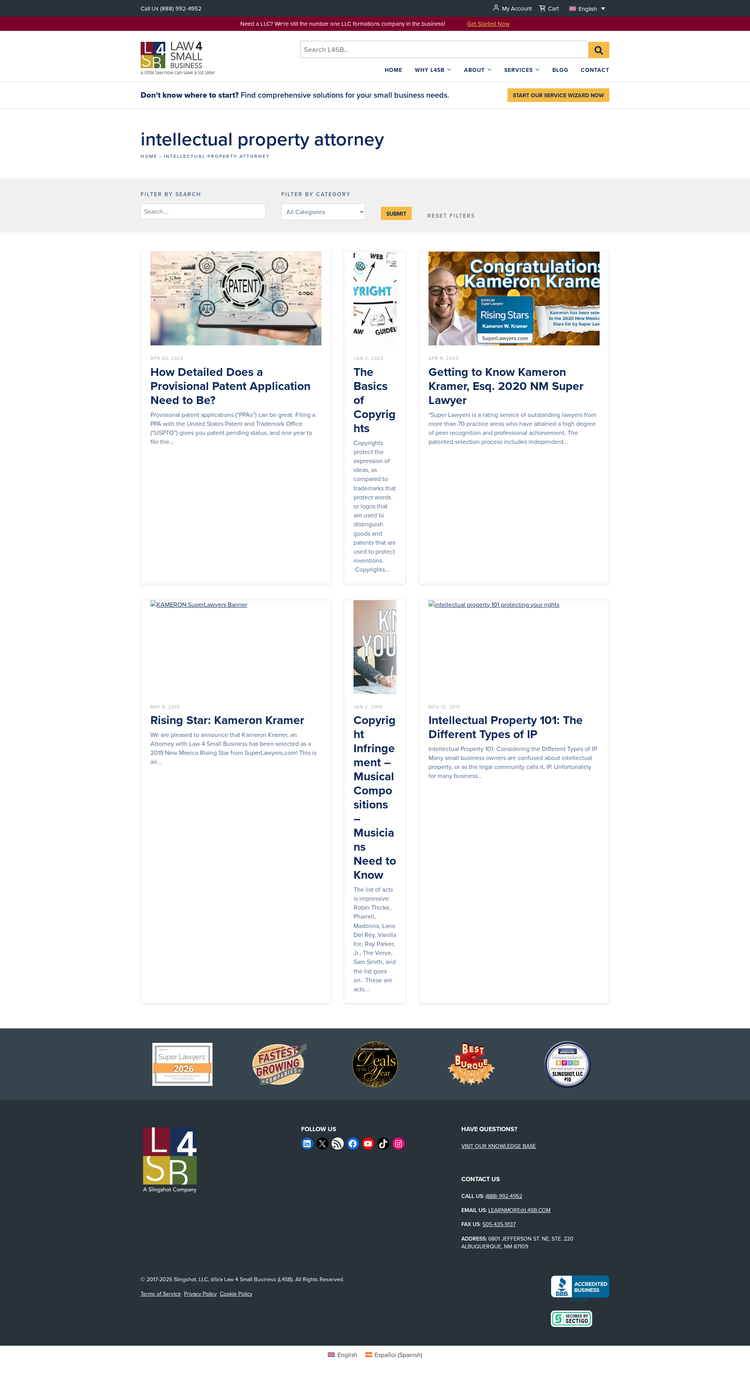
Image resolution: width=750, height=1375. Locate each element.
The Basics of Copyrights (375, 400)
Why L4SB (430, 70)
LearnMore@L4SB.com (519, 1210)
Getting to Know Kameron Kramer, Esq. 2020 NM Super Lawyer (506, 386)
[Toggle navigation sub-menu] (449, 69)
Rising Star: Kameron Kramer (227, 720)
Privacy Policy (200, 1294)
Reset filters (451, 216)
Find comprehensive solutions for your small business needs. (295, 94)
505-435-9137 (499, 1224)
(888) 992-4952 (181, 8)
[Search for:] (444, 49)
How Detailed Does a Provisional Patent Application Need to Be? (230, 386)
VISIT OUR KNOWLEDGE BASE (498, 1146)
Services (518, 70)
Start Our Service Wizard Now (558, 95)
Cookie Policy (236, 1294)
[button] (587, 8)
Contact (595, 70)
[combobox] (444, 49)
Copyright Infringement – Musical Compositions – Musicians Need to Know (375, 797)
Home (393, 70)
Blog (560, 70)
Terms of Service (161, 1294)
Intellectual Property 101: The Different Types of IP (506, 727)
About (474, 70)
